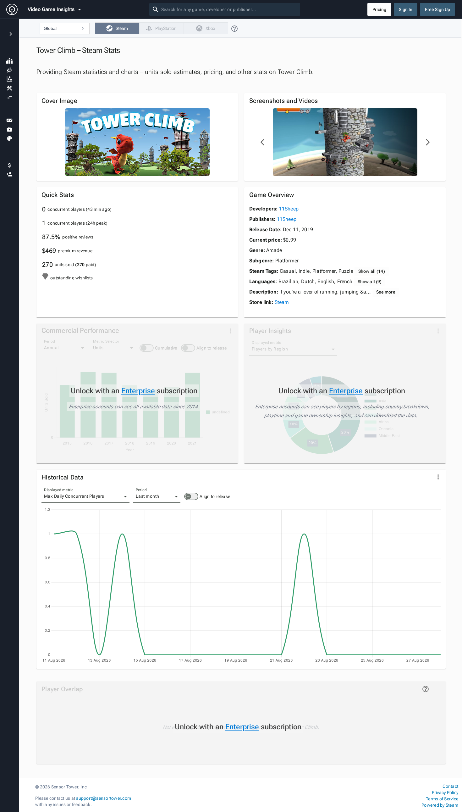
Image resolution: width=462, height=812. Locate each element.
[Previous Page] (262, 142)
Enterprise (138, 390)
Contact (450, 786)
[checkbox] (117, 28)
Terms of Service (442, 798)
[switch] (191, 496)
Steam (282, 302)
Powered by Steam (439, 805)
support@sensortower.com (103, 798)
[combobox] (229, 9)
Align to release (215, 496)
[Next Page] (427, 142)
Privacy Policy (445, 792)
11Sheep (289, 209)
